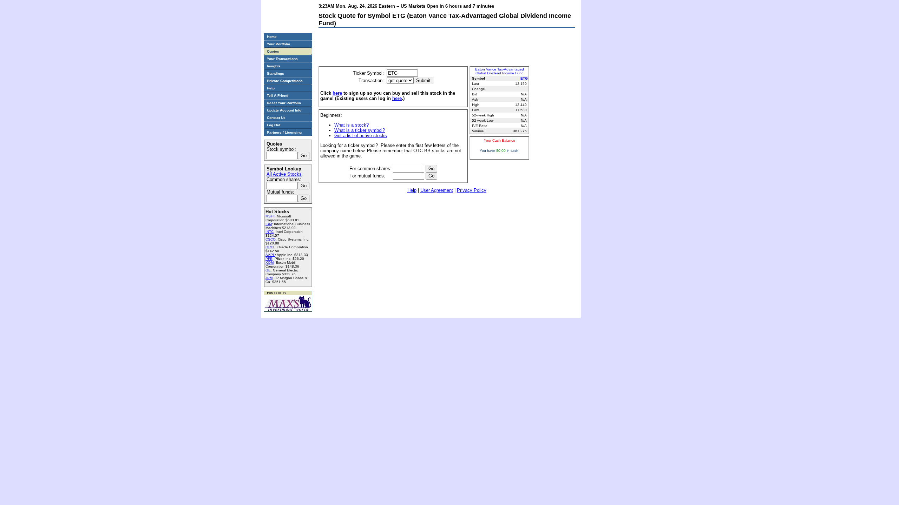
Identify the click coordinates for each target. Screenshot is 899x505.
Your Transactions (282, 59)
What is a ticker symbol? (359, 130)
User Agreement (436, 190)
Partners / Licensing (284, 132)
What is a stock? (351, 125)
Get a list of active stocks (360, 135)
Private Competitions (285, 81)
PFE (269, 259)
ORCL (270, 247)
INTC (269, 232)
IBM (268, 224)
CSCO (270, 239)
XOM (269, 262)
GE (268, 270)
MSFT (270, 216)
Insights (274, 66)
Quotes (273, 51)
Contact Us (276, 118)
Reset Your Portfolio (284, 103)
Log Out (273, 125)
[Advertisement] (446, 48)
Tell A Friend (277, 95)
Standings (275, 73)
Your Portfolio (278, 44)
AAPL (270, 255)
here (337, 93)
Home (272, 37)
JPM (269, 278)
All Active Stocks (284, 174)
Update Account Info (284, 110)
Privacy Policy (471, 190)
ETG (524, 78)
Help (411, 190)
